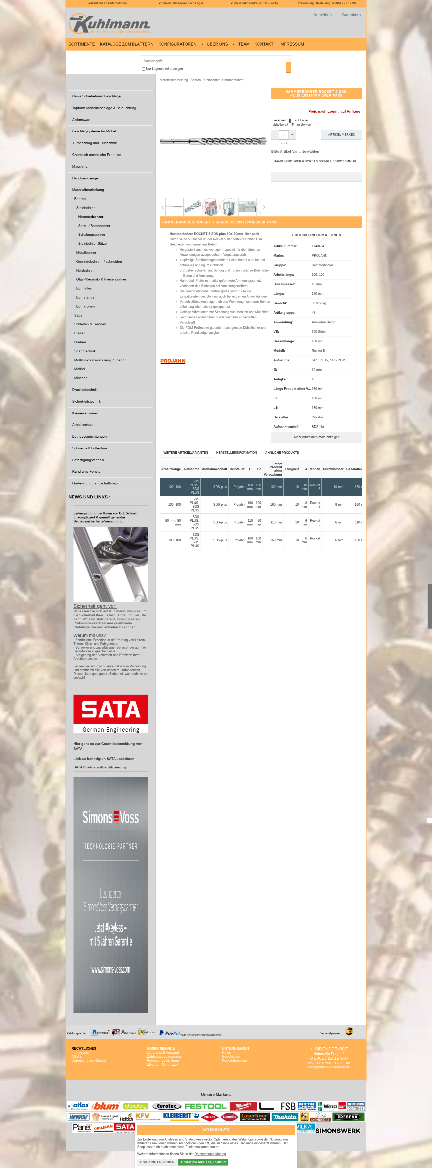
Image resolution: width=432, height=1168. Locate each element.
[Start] (111, 23)
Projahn (317, 417)
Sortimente (81, 44)
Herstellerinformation (236, 452)
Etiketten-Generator (162, 1064)
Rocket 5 (318, 351)
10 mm (317, 284)
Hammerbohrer (322, 265)
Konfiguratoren (177, 44)
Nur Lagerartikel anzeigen (164, 69)
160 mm (318, 294)
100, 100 (318, 274)
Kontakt (264, 44)
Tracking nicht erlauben (203, 1162)
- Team (241, 44)
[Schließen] (289, 1128)
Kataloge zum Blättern (127, 44)
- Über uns (215, 44)
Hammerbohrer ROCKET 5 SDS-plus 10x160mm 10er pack (318, 161)
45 (313, 313)
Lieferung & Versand (163, 1052)
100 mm (318, 398)
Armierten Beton (323, 322)
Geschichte (231, 1056)
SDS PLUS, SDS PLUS (329, 360)
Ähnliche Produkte (282, 452)
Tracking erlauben (157, 1162)
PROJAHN (319, 255)
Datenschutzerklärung (89, 1060)
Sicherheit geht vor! (95, 606)
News (226, 1052)
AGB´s (77, 1056)
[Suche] (288, 67)
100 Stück (319, 332)
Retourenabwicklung (163, 1060)
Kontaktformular (234, 1060)
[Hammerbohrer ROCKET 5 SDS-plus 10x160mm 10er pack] (175, 207)
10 (313, 379)
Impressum (292, 44)
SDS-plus (319, 427)
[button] (213, 141)
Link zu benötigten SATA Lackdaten (104, 759)
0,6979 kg (319, 303)
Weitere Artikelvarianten (186, 452)
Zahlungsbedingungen (164, 1056)
